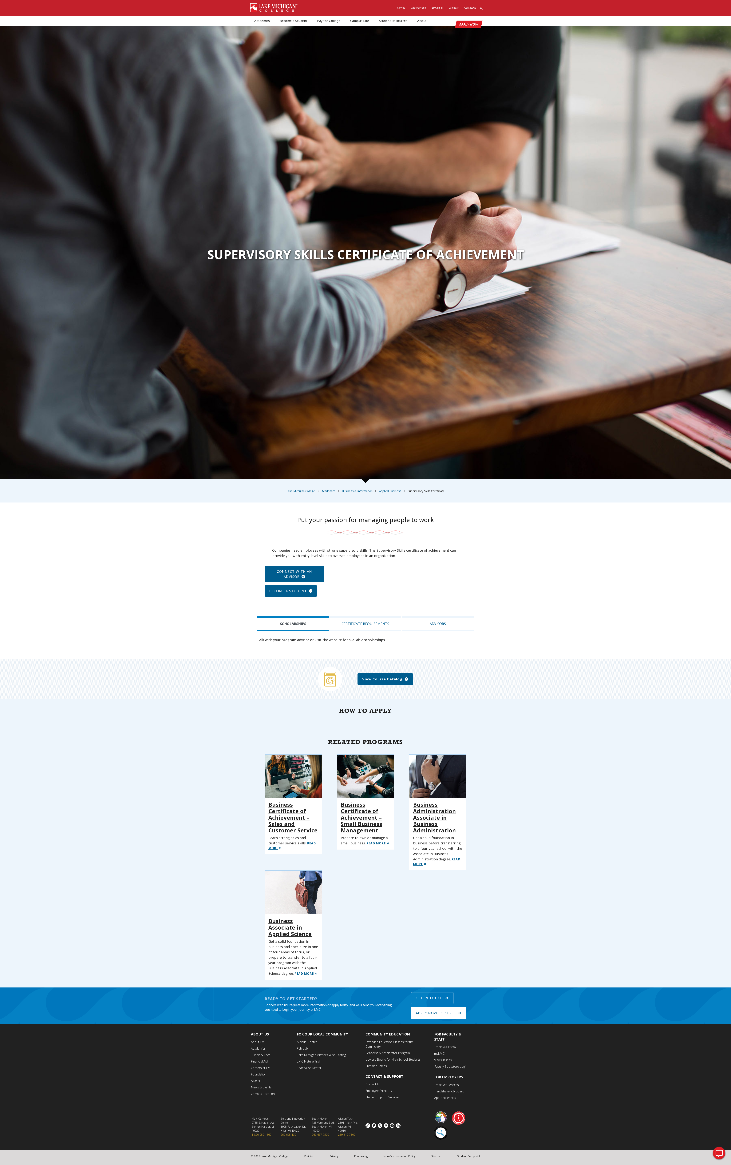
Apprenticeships (445, 1098)
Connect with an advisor (294, 574)
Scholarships (293, 623)
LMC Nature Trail (308, 1061)
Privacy (334, 1156)
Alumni (255, 1081)
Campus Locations (263, 1094)
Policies (309, 1156)
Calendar (454, 7)
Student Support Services (383, 1097)
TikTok (369, 1125)
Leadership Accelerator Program (388, 1053)
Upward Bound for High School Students (393, 1059)
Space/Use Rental (309, 1068)
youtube (393, 1125)
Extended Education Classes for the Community (390, 1044)
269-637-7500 (320, 1134)
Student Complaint (468, 1156)
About (422, 21)
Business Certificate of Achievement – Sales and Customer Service (293, 817)
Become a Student (293, 21)
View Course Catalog (382, 679)
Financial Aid (259, 1061)
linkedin (399, 1125)
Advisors (438, 623)
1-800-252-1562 (261, 1134)
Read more (376, 843)
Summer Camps (376, 1066)
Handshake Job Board (449, 1091)
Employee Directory (379, 1091)
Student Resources (393, 21)
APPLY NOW (469, 24)
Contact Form (375, 1084)
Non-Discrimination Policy (399, 1156)
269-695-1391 (289, 1134)
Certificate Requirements (365, 623)
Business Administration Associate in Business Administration (434, 817)
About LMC (258, 1042)
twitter (381, 1125)
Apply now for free (436, 1013)
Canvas (401, 7)
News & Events (261, 1087)
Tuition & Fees (261, 1055)
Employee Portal (445, 1047)
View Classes (443, 1060)
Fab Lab (302, 1048)
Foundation (259, 1074)
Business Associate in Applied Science (290, 927)
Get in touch (429, 998)
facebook (375, 1125)
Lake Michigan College (300, 491)
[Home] (273, 7)
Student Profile (418, 7)
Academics (262, 21)
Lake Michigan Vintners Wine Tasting (321, 1055)
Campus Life (359, 21)
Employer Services (446, 1085)
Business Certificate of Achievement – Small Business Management (361, 817)
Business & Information (357, 491)
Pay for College (328, 21)
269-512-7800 (346, 1134)
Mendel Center (307, 1042)
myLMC (439, 1053)
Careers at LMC (261, 1068)
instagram (387, 1125)
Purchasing (361, 1156)
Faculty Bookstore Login (450, 1066)
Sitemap (436, 1156)
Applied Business (390, 491)
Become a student (288, 591)
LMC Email (437, 7)
